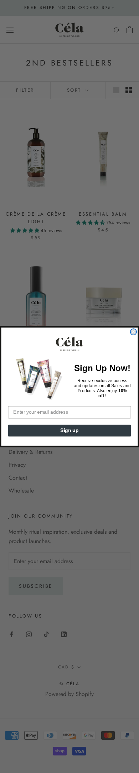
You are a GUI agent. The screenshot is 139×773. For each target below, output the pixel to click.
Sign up (69, 430)
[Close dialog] (133, 332)
